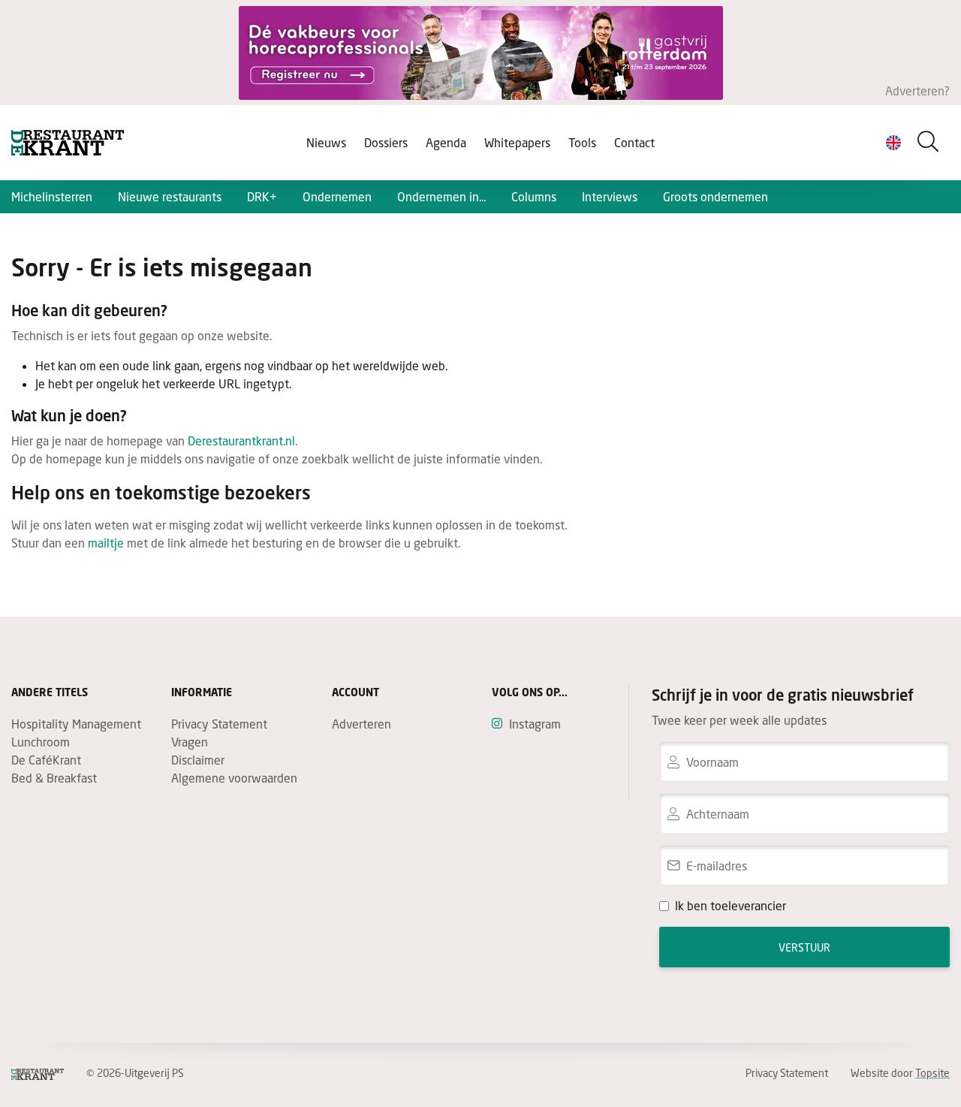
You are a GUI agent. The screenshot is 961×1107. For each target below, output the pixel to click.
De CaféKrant (46, 760)
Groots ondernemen (715, 196)
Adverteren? (917, 90)
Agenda (446, 142)
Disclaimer (197, 760)
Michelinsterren (51, 196)
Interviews (609, 196)
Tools (582, 142)
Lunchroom (40, 741)
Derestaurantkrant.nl (241, 440)
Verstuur (804, 947)
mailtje (106, 542)
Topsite (932, 1072)
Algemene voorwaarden (234, 778)
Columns (533, 196)
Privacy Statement (219, 723)
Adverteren (361, 723)
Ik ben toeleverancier (730, 905)
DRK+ (262, 196)
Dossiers (386, 142)
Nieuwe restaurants (169, 196)
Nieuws (326, 142)
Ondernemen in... (441, 196)
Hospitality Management (76, 723)
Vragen (189, 741)
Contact (634, 142)
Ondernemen (337, 196)
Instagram (535, 723)
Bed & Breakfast (54, 778)
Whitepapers (517, 142)
